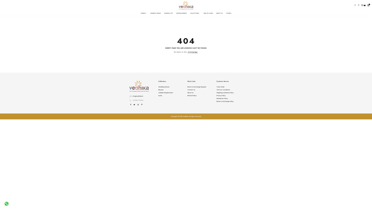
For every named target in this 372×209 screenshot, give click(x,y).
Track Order (221, 87)
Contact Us (191, 90)
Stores (228, 13)
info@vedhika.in (138, 96)
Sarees (143, 13)
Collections (194, 13)
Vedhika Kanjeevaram (165, 93)
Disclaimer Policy (222, 98)
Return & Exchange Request (196, 87)
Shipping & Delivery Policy (225, 93)
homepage (193, 52)
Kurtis (160, 96)
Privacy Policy (221, 96)
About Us (219, 13)
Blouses (160, 90)
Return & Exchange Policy (225, 101)
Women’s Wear (155, 13)
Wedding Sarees (163, 87)
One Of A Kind (208, 13)
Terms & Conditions (223, 90)
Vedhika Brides (181, 13)
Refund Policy (192, 96)
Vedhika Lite (168, 13)
